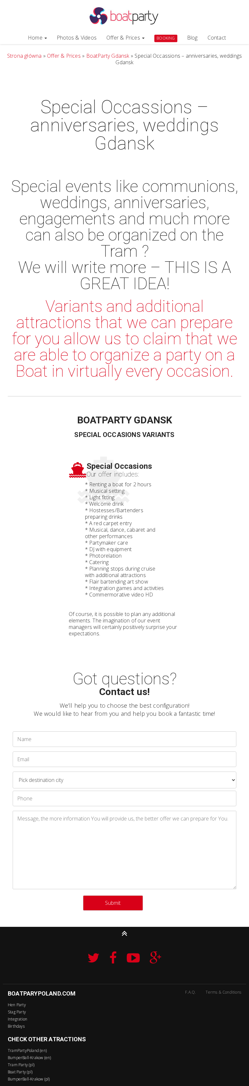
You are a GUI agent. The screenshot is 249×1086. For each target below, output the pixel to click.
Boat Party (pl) (20, 1072)
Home (36, 37)
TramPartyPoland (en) (27, 1050)
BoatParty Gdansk (107, 55)
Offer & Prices (123, 37)
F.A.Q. (190, 992)
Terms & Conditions (223, 992)
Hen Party (17, 1005)
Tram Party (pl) (21, 1065)
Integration (17, 1019)
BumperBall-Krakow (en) (29, 1057)
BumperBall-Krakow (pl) (29, 1079)
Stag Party (17, 1012)
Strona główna (24, 55)
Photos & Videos (77, 37)
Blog (192, 37)
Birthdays (16, 1026)
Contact (217, 37)
